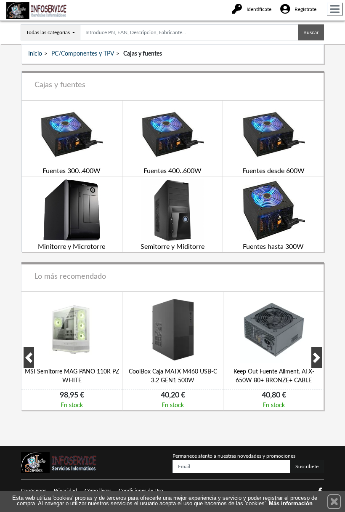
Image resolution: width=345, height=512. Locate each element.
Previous (29, 357)
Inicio (35, 54)
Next (316, 357)
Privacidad (65, 490)
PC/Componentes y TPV (82, 54)
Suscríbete (306, 466)
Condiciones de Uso (141, 490)
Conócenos (33, 490)
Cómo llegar (98, 490)
